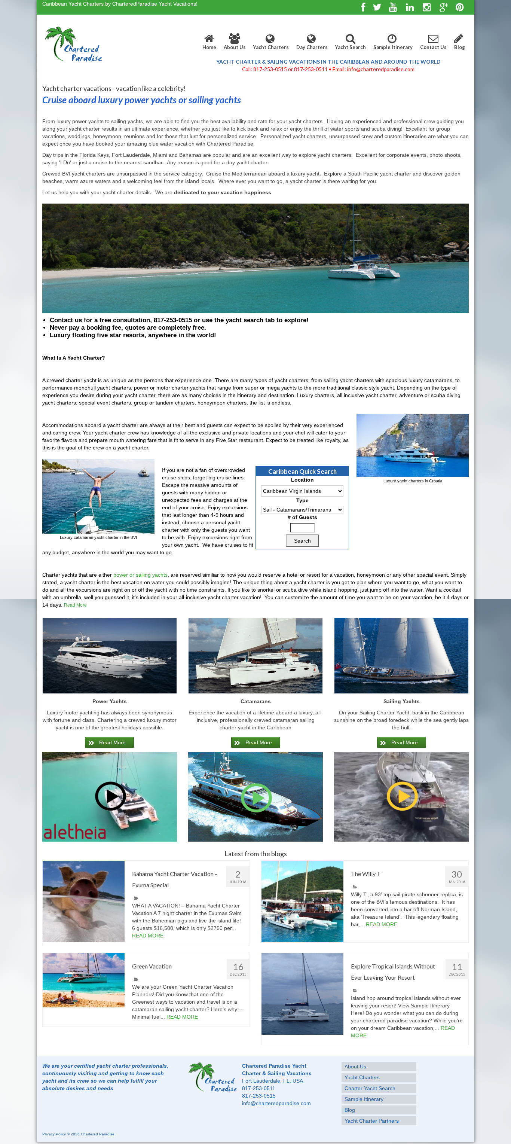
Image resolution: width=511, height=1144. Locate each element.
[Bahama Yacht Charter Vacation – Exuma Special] (84, 902)
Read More (75, 605)
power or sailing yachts (140, 575)
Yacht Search (350, 47)
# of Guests (302, 517)
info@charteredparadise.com (276, 1103)
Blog (459, 47)
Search (302, 541)
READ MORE (147, 936)
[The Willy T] (302, 902)
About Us (235, 47)
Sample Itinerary (393, 47)
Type (302, 500)
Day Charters (312, 47)
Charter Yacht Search (370, 1088)
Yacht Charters (271, 47)
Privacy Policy (54, 1134)
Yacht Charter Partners (372, 1121)
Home (209, 47)
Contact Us (433, 47)
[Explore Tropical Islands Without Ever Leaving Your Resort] (302, 994)
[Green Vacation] (84, 980)
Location (302, 480)
